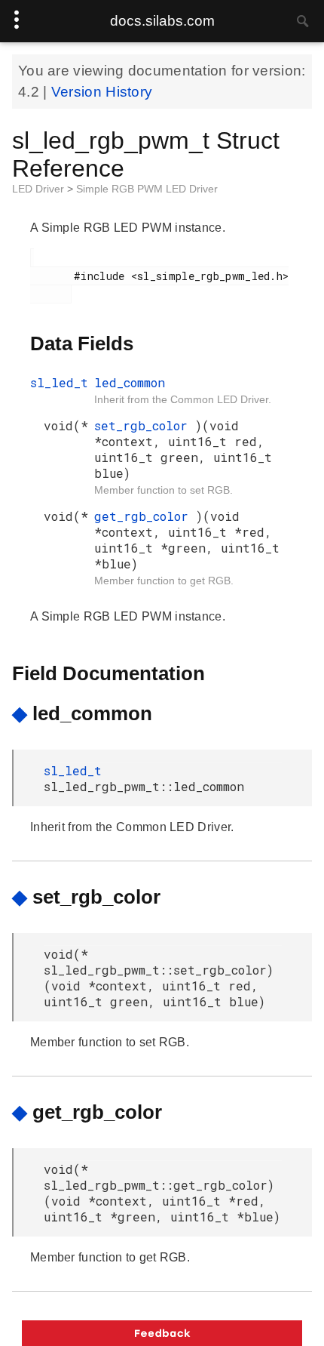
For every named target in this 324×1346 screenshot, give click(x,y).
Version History (102, 92)
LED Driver (39, 189)
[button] (162, 1333)
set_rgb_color (144, 425)
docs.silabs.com (162, 21)
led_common (129, 382)
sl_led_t (59, 382)
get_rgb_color (145, 516)
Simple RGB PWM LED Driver (147, 189)
